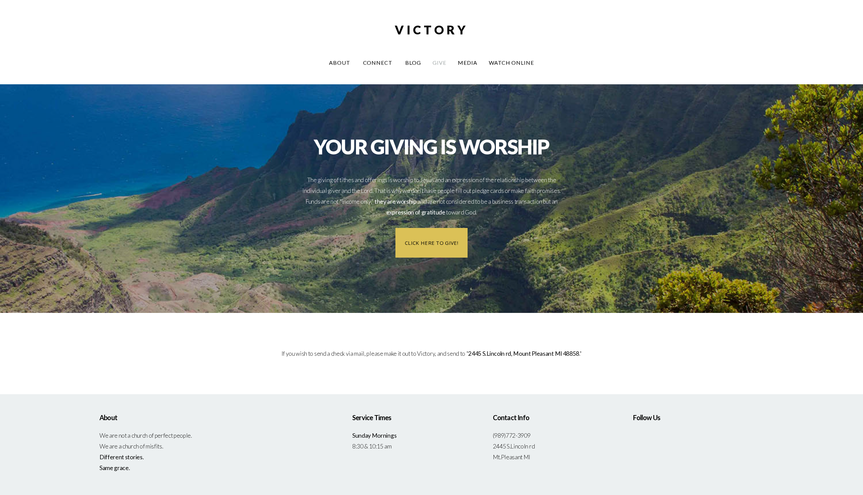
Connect (378, 62)
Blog (413, 62)
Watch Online (511, 62)
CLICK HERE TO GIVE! (431, 242)
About (340, 62)
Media (467, 62)
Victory (432, 29)
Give (439, 62)
